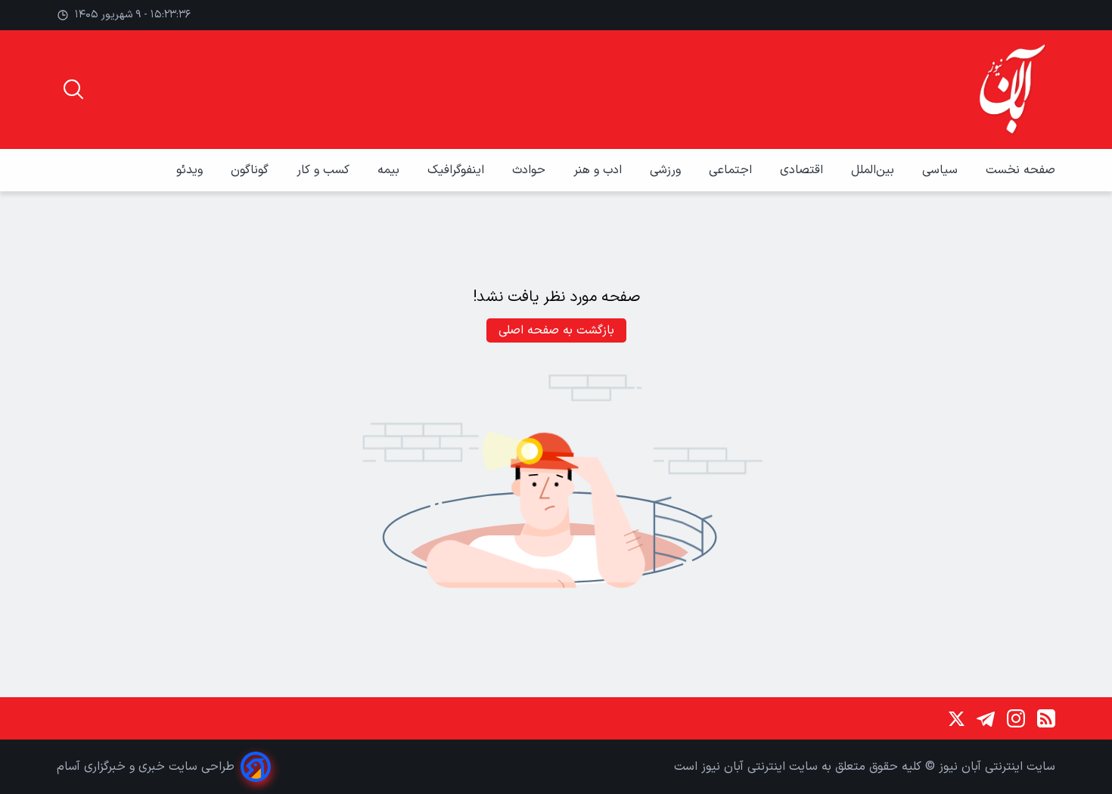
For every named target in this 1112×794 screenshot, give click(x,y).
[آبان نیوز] (1013, 89)
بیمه (390, 170)
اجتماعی (732, 170)
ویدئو (191, 170)
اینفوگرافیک (457, 170)
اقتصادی (803, 170)
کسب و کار (325, 170)
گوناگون (251, 170)
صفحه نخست (1020, 170)
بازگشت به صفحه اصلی (556, 330)
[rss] (1046, 718)
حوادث (530, 170)
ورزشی (667, 170)
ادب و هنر (599, 170)
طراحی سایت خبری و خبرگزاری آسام (146, 767)
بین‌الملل (874, 170)
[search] (73, 89)
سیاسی (941, 170)
